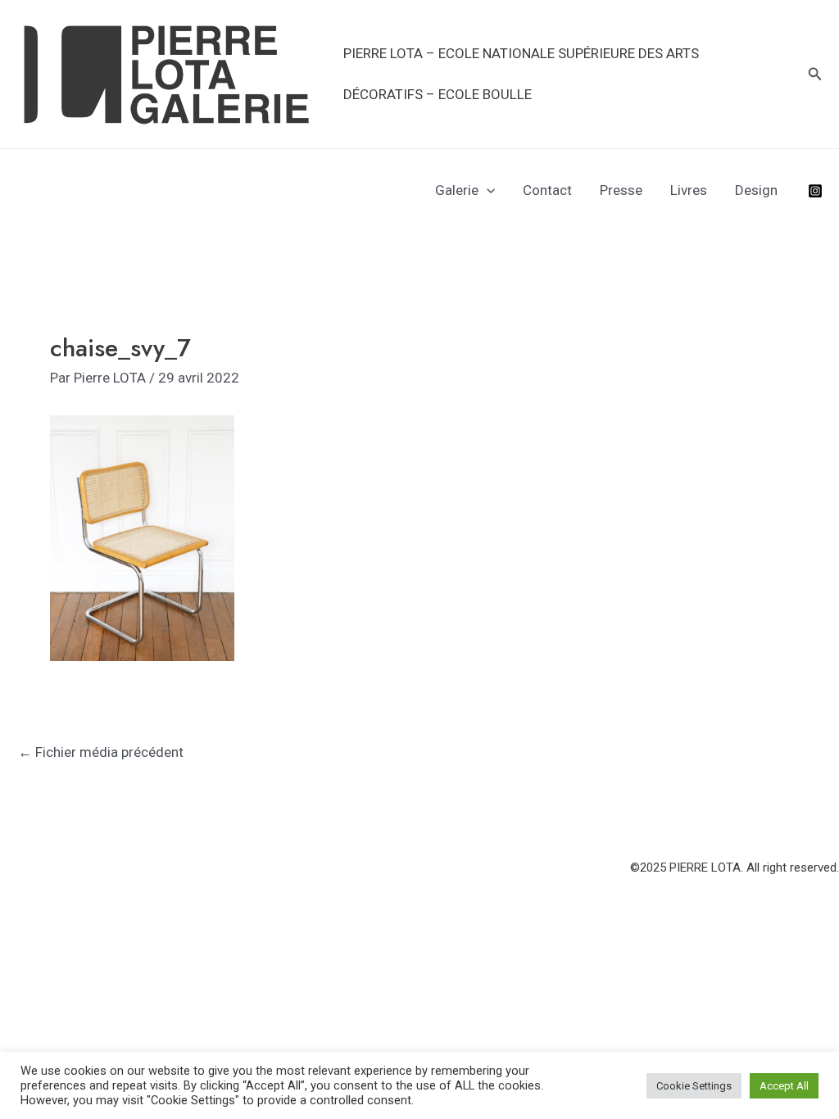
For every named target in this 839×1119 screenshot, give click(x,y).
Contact (547, 190)
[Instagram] (815, 190)
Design (756, 190)
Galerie (456, 190)
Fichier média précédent (101, 752)
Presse (621, 190)
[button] (815, 74)
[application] (486, 190)
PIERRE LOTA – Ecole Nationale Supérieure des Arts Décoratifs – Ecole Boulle (521, 73)
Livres (688, 190)
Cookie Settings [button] (694, 1086)
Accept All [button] (784, 1086)
